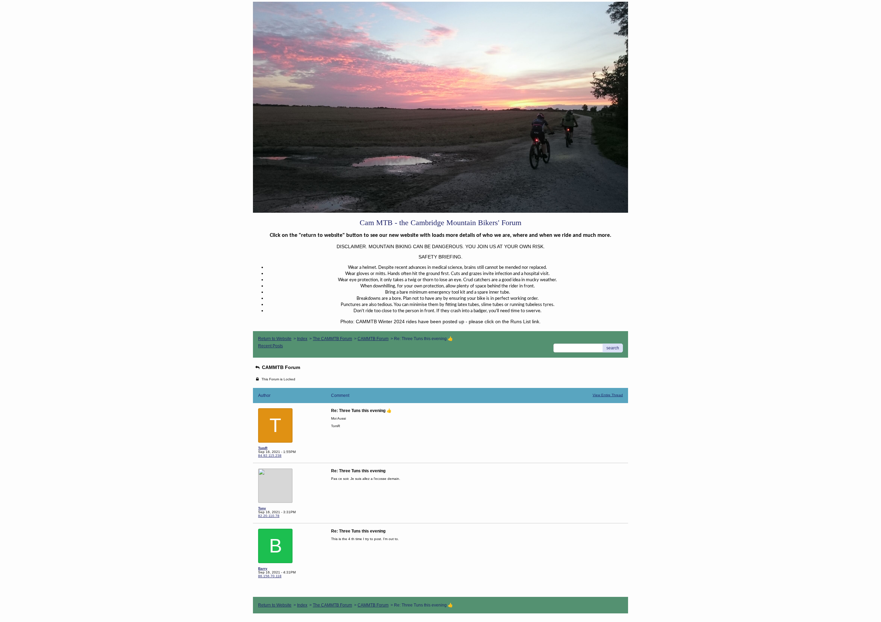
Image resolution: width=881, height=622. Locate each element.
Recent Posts (270, 346)
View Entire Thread (608, 395)
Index (302, 338)
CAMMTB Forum (373, 338)
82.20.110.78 (268, 516)
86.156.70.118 (270, 576)
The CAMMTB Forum (332, 338)
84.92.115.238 (270, 455)
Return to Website (274, 338)
